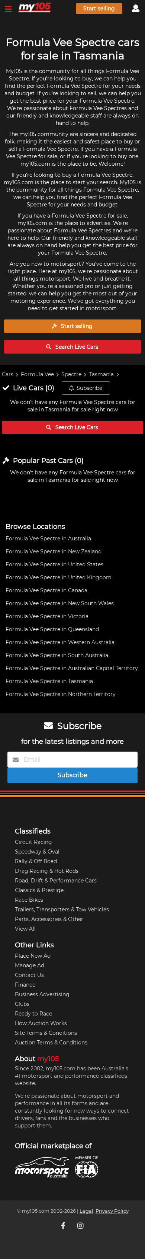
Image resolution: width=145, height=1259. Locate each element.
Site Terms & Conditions (46, 1033)
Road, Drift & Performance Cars (56, 880)
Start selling (99, 8)
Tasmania (101, 374)
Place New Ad (33, 955)
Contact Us (29, 975)
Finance (25, 984)
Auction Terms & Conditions (51, 1042)
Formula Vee (37, 374)
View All (25, 928)
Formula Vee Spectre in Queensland (52, 629)
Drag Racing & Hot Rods (46, 871)
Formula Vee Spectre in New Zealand (54, 551)
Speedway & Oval (37, 851)
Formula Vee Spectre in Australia (48, 538)
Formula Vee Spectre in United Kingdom (59, 577)
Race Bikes (29, 900)
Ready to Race (33, 1013)
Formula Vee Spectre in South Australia (57, 655)
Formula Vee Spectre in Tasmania (49, 681)
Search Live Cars (76, 347)
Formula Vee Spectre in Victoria (47, 616)
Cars (7, 374)
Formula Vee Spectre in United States (54, 564)
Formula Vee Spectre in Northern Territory (61, 694)
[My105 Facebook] (63, 1225)
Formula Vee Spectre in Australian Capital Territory (72, 668)
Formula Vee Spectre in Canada (46, 590)
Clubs (22, 1004)
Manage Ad (29, 965)
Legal (86, 1211)
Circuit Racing (33, 842)
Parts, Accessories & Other (49, 919)
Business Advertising (42, 994)
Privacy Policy (112, 1211)
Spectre (71, 374)
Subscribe (89, 388)
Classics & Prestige (39, 890)
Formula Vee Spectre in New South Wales (60, 603)
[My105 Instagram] (81, 1225)
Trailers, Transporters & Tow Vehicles (62, 909)
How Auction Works (41, 1023)
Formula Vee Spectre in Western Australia (60, 642)
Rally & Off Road (36, 861)
